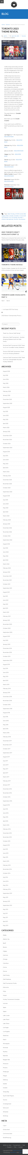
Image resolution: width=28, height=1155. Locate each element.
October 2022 (6, 536)
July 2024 (5, 455)
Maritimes (5, 1035)
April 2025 (5, 423)
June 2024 (6, 459)
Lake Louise (6, 1015)
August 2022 (6, 544)
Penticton (5, 1063)
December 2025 (7, 399)
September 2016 (7, 801)
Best (7, 216)
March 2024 (6, 471)
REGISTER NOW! (9, 176)
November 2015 (7, 837)
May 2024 (5, 463)
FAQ (15, 1147)
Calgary (5, 951)
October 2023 (6, 487)
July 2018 (5, 716)
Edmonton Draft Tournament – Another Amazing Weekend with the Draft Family (13, 339)
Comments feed (7, 1133)
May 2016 (5, 817)
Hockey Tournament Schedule (11, 999)
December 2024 (7, 435)
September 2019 (7, 660)
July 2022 (5, 548)
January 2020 (6, 644)
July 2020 (5, 640)
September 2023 (7, 492)
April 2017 (5, 773)
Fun (10, 217)
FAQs (4, 991)
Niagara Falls (6, 1059)
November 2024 (7, 439)
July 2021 (5, 596)
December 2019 (7, 648)
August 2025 (6, 407)
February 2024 (7, 475)
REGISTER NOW (9, 136)
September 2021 (7, 588)
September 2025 (7, 403)
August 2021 (6, 592)
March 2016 (6, 825)
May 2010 (5, 925)
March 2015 (6, 861)
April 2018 (5, 728)
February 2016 (7, 829)
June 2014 (5, 881)
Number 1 (20, 217)
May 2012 (5, 909)
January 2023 (6, 524)
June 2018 (6, 720)
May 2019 (5, 676)
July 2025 (5, 411)
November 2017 (7, 744)
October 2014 (6, 873)
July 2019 (5, 668)
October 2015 (6, 841)
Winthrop (5, 1116)
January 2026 (6, 395)
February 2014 (7, 889)
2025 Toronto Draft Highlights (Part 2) (11, 233)
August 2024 (6, 451)
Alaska (4, 935)
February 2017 (7, 781)
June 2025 (5, 415)
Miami (4, 1039)
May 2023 (5, 508)
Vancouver (6, 1108)
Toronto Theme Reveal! (12, 265)
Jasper (4, 1011)
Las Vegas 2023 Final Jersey (10, 309)
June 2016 (5, 813)
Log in (4, 1125)
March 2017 (6, 777)
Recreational (9, 219)
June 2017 (5, 765)
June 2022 (6, 552)
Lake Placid (6, 1019)
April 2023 (5, 512)
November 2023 (7, 483)
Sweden (5, 1087)
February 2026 (7, 391)
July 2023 (5, 500)
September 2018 (7, 708)
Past (23, 1145)
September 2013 (7, 893)
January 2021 (6, 620)
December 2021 (7, 576)
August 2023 (6, 496)
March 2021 (6, 612)
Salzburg (5, 1079)
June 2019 (5, 672)
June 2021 (5, 600)
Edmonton (6, 987)
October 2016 (6, 797)
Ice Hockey (14, 217)
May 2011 (5, 917)
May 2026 (5, 383)
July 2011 (5, 913)
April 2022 (5, 560)
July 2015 (5, 849)
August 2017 (6, 757)
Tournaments (16, 1145)
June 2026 (6, 379)
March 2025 (6, 427)
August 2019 (6, 664)
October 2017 (6, 749)
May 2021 (5, 604)
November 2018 (7, 700)
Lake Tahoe (6, 1023)
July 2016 (5, 809)
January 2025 (6, 431)
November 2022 (7, 532)
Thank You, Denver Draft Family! (11, 333)
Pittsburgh (6, 1071)
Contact (20, 1147)
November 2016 (7, 793)
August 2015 (6, 845)
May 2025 (5, 419)
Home (3, 24)
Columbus (5, 963)
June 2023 (6, 504)
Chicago (5, 959)
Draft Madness (7, 979)
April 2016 (5, 821)
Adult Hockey (11, 214)
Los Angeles (6, 1031)
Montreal (5, 1047)
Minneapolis (6, 1043)
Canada (11, 216)
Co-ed (20, 216)
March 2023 (6, 516)
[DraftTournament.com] (14, 4)
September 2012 (7, 905)
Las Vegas (5, 1027)
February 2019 (7, 688)
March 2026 (6, 387)
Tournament (22, 219)
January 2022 (6, 572)
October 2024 (6, 443)
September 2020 (7, 632)
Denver (5, 971)
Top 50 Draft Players (8, 1095)
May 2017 (5, 769)
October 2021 (6, 584)
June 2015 (5, 853)
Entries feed (6, 1129)
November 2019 (7, 652)
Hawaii (5, 995)
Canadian (16, 216)
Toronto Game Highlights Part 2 (13, 296)
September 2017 (7, 753)
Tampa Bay (6, 1091)
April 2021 (5, 608)
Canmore (5, 955)
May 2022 (5, 556)
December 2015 (7, 833)
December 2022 (7, 528)
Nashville (5, 1055)
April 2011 (5, 921)
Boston (5, 947)
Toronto (8, 24)
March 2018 (6, 732)
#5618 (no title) (7, 1145)
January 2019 (6, 692)
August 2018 (6, 712)
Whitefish (5, 1112)
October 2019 (6, 656)
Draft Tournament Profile (10, 983)
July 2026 (5, 375)
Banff (4, 943)
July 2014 (5, 877)
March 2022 (6, 564)
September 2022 (7, 540)
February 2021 (7, 616)
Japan (4, 1007)
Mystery (5, 1051)
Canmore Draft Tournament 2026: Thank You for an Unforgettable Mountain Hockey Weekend (14, 359)
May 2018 (5, 724)
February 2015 (6, 865)
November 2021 (7, 580)
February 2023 (7, 520)
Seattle (5, 1083)
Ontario (4, 219)
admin (5, 36)
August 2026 (6, 371)
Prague (5, 1075)
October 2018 (6, 704)
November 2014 (7, 869)
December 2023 (7, 479)
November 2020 (7, 624)
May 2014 (5, 885)
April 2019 (5, 680)
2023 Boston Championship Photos (11, 315)
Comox (5, 967)
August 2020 (6, 636)
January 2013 (6, 901)
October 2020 (7, 628)
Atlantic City (6, 939)
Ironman (5, 1003)
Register (9, 1147)
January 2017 (6, 785)
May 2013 (5, 897)
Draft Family (6, 975)
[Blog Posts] (2, 312)
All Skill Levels (19, 214)
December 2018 (7, 696)
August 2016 (6, 805)
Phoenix (5, 1067)
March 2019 (6, 684)
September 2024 (7, 447)
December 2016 (7, 789)
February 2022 (7, 568)
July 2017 (5, 761)
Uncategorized (7, 1104)
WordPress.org (7, 1137)
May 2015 (5, 857)
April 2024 (5, 467)
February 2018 (7, 736)
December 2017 (7, 740)
